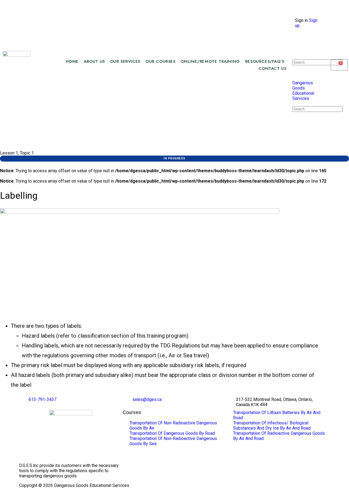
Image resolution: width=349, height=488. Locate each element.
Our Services (125, 61)
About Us (94, 61)
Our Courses (161, 61)
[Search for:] (317, 62)
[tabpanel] (161, 299)
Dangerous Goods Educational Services (303, 90)
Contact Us (272, 69)
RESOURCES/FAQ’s (264, 61)
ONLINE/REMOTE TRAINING (210, 61)
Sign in (301, 20)
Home (72, 61)
